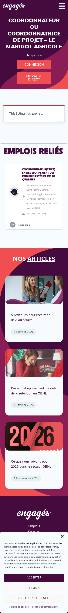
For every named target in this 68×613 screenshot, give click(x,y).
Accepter (34, 577)
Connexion (34, 64)
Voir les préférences (34, 598)
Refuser (34, 588)
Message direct (34, 78)
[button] (62, 536)
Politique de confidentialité (45, 607)
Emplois (34, 526)
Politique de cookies (18, 607)
